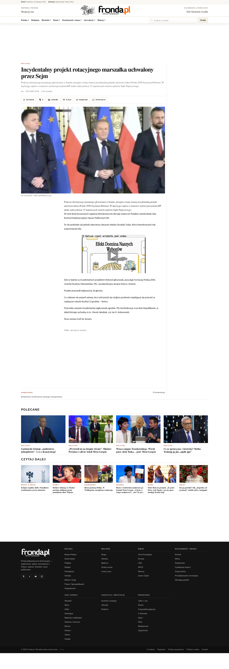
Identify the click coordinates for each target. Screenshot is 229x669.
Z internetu (142, 613)
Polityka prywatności (176, 649)
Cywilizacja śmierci (183, 567)
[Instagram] (41, 576)
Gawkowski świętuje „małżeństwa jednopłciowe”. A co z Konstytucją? (38, 450)
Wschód (46, 20)
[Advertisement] (114, 44)
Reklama (35, 20)
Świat (56, 20)
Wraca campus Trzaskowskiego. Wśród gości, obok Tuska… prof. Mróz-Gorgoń (136, 450)
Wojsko (68, 567)
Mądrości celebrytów (73, 618)
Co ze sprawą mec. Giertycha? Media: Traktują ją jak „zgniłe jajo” (182, 450)
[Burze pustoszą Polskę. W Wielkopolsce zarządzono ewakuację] (98, 474)
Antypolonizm (70, 588)
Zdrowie (104, 605)
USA (140, 563)
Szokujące (69, 613)
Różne (141, 605)
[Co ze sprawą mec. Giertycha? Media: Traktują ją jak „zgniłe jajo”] (186, 429)
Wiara (150, 485)
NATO (140, 567)
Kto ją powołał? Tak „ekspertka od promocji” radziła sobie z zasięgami (193, 488)
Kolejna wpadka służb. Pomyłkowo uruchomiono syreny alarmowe (35, 488)
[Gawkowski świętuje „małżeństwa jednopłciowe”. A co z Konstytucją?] (43, 429)
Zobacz (68, 630)
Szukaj (203, 20)
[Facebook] (29, 576)
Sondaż (68, 576)
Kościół (178, 554)
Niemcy (56, 485)
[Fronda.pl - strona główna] (39, 552)
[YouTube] (35, 576)
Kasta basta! (70, 559)
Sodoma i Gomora (72, 622)
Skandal (120, 485)
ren (22, 91)
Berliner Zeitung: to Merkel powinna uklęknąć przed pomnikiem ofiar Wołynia (63, 490)
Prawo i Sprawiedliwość (74, 584)
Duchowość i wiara (72, 20)
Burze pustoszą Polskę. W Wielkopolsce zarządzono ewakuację (98, 488)
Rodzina (104, 609)
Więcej (101, 20)
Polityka (25, 63)
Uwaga (67, 639)
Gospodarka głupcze (146, 609)
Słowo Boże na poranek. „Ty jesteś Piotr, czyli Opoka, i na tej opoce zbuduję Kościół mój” (161, 490)
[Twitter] (23, 576)
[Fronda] (114, 10)
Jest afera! (89, 20)
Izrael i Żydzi (143, 576)
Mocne (67, 626)
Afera (67, 605)
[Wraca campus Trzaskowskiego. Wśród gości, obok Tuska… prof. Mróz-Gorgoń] (138, 429)
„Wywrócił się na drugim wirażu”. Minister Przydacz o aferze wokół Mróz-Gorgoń (90, 450)
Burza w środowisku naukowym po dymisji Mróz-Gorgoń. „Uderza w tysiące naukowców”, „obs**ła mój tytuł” (129, 490)
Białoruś (104, 563)
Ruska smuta (106, 567)
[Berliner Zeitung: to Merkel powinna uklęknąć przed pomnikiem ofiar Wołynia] (67, 474)
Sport (140, 618)
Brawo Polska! (70, 554)
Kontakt (205, 649)
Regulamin (161, 649)
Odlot (182, 485)
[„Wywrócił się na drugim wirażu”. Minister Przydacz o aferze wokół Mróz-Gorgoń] (91, 429)
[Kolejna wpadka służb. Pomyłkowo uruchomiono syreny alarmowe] (35, 474)
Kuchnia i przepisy (109, 601)
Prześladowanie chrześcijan (186, 576)
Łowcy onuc (106, 571)
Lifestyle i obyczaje (113, 595)
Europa (141, 559)
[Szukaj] (173, 20)
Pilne (140, 622)
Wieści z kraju (28, 485)
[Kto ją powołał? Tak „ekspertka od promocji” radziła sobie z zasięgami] (193, 474)
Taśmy (67, 635)
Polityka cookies (193, 649)
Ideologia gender (182, 580)
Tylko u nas (143, 601)
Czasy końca (180, 571)
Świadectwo (180, 563)
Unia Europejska (145, 554)
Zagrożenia (90, 485)
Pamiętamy (69, 571)
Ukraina (104, 559)
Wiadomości (143, 626)
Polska (25, 20)
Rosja (103, 554)
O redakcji (151, 649)
